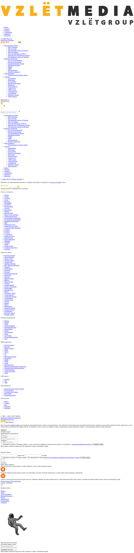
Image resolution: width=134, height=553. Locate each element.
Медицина (11, 85)
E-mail (6, 363)
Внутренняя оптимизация (12, 218)
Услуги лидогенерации (15, 60)
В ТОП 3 (7, 231)
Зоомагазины (8, 268)
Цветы (6, 305)
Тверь (6, 334)
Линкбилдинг (8, 238)
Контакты (7, 35)
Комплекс (7, 201)
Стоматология (8, 300)
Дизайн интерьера (10, 263)
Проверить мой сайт (7, 549)
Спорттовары (8, 298)
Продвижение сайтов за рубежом (18, 57)
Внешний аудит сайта (11, 226)
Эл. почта (4, 437)
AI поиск (7, 198)
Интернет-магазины (14, 83)
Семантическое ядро (10, 216)
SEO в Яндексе (13, 47)
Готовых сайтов (9, 314)
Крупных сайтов (9, 313)
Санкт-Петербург (9, 326)
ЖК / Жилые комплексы (11, 265)
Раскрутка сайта (9, 236)
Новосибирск (8, 329)
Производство (8, 290)
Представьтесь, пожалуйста (9, 433)
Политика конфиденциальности (11, 418)
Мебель (6, 280)
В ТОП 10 (7, 205)
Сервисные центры (10, 296)
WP (5, 381)
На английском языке (11, 337)
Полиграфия (8, 288)
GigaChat (7, 249)
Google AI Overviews (10, 247)
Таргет (6, 352)
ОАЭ (5, 339)
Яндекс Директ (9, 348)
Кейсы (6, 27)
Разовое (6, 211)
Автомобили (12, 78)
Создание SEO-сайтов (11, 392)
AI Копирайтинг (9, 370)
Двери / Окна (8, 259)
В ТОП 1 (7, 229)
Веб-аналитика (12, 70)
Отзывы (6, 29)
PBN (5, 223)
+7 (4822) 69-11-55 (6, 38)
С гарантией (8, 234)
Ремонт (6, 291)
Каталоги (7, 270)
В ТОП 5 (7, 233)
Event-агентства (9, 310)
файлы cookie (15, 425)
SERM (10, 67)
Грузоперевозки (9, 257)
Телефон (3, 440)
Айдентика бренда (10, 395)
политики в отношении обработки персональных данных (61, 457)
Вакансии (7, 34)
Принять (3, 430)
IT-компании (8, 311)
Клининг (7, 272)
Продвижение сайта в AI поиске (18, 50)
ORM (6, 361)
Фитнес (6, 303)
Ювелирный (8, 306)
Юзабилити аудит (9, 224)
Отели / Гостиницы (10, 287)
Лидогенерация (9, 345)
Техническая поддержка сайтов (18, 75)
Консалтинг (8, 210)
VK (5, 353)
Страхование (12, 93)
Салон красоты (9, 295)
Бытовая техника (9, 255)
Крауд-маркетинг (9, 239)
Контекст (7, 347)
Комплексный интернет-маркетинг (15, 366)
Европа (6, 322)
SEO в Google (12, 49)
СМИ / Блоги (12, 90)
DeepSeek (7, 241)
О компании (8, 32)
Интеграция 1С (9, 390)
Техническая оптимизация (12, 219)
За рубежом (8, 335)
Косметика (7, 275)
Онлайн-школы (9, 285)
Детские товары (9, 260)
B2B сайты (11, 80)
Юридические (12, 96)
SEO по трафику (13, 52)
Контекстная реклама (14, 62)
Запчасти (7, 267)
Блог (5, 405)
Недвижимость (12, 86)
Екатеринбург (8, 332)
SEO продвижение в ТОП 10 (17, 54)
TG (5, 355)
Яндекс (6, 195)
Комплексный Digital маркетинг (14, 368)
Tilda (5, 382)
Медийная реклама (14, 65)
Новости (7, 30)
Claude (6, 244)
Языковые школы (9, 308)
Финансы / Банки (13, 95)
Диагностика (8, 262)
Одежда (6, 283)
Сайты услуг (12, 88)
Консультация (8, 213)
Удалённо (4, 502)
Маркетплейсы (9, 278)
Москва (6, 321)
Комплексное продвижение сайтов (19, 55)
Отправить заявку (98, 444)
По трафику (8, 203)
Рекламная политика (7, 419)
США (6, 324)
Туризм (6, 301)
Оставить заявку (85, 457)
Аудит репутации (9, 371)
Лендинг (7, 277)
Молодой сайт (8, 282)
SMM (9, 68)
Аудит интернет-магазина (12, 228)
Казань (6, 331)
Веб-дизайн (8, 394)
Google (6, 196)
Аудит (6, 200)
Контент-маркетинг (14, 72)
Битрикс (7, 379)
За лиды (6, 208)
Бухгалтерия (12, 82)
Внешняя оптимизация (11, 221)
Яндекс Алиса (8, 246)
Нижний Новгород (10, 327)
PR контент (7, 358)
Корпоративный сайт (11, 273)
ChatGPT (7, 242)
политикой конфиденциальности (82, 444)
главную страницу (56, 182)
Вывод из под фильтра (11, 215)
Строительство (12, 91)
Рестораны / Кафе (9, 293)
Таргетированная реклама (16, 63)
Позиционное (8, 206)
